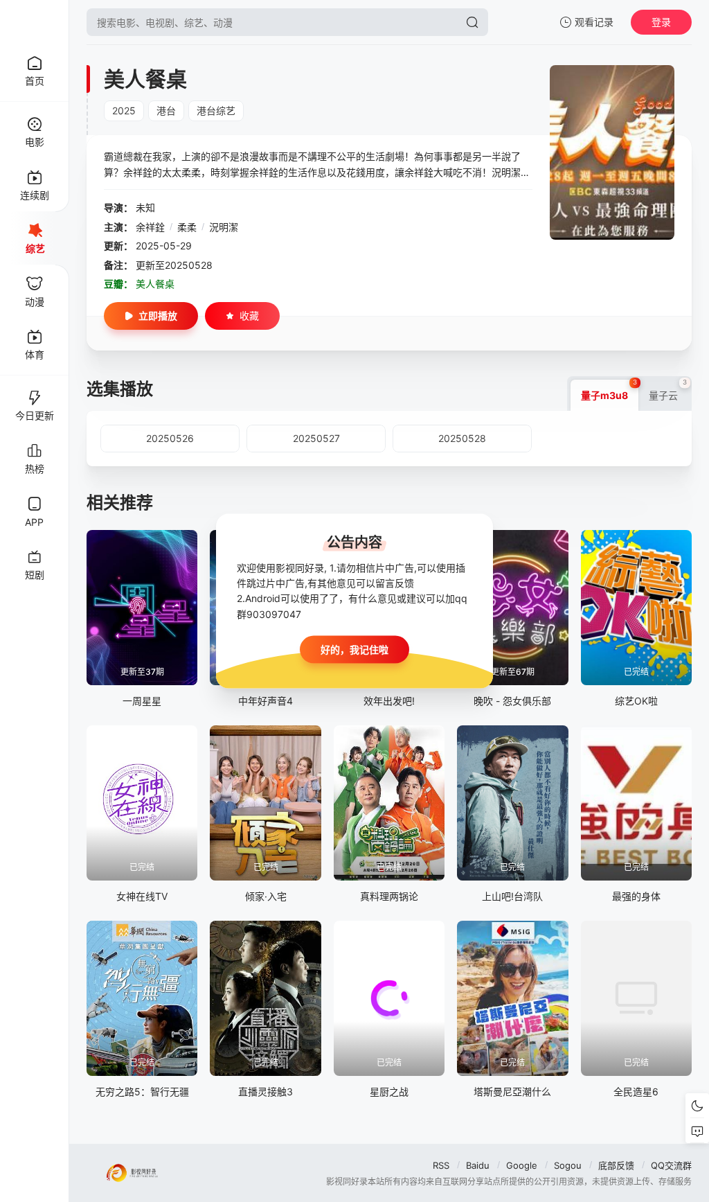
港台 (166, 110)
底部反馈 (616, 1165)
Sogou (568, 1165)
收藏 (249, 315)
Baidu (478, 1165)
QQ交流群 (671, 1165)
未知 (145, 207)
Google (521, 1165)
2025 (124, 110)
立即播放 (157, 315)
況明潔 (223, 227)
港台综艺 (216, 110)
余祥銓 (150, 227)
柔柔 (187, 227)
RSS (441, 1165)
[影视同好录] (35, 22)
